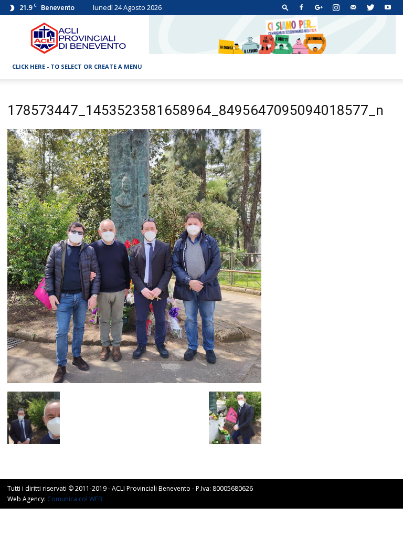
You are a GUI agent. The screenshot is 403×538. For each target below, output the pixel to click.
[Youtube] (388, 7)
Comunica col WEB (74, 498)
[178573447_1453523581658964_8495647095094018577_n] (134, 380)
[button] (285, 7)
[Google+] (318, 7)
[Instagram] (336, 7)
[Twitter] (370, 7)
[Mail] (353, 7)
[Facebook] (301, 7)
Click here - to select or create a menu (77, 66)
